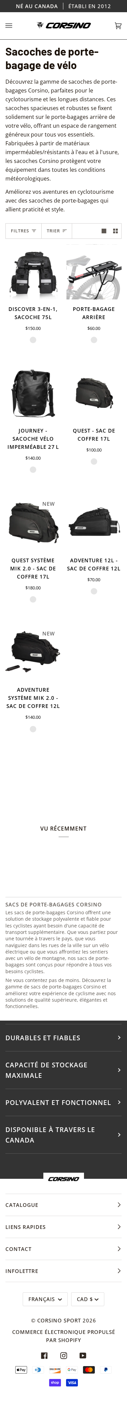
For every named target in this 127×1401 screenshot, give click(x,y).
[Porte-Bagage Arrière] (94, 272)
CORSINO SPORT (59, 1320)
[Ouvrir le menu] (15, 25)
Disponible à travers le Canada (50, 1135)
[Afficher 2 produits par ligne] (115, 231)
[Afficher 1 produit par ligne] (104, 231)
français (42, 1299)
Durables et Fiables (42, 1037)
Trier (53, 231)
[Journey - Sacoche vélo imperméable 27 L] (33, 393)
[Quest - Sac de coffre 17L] (94, 393)
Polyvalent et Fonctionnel (58, 1102)
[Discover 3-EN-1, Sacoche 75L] (33, 272)
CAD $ (85, 1299)
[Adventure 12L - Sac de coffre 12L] (94, 523)
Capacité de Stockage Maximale (46, 1070)
